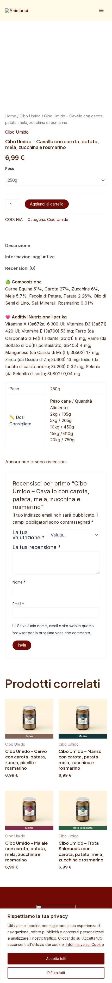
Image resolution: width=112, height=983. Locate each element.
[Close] (106, 913)
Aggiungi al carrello (47, 204)
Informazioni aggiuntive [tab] (30, 256)
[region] (56, 945)
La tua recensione (37, 547)
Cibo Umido (30, 115)
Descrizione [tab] (17, 245)
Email (18, 604)
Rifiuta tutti (56, 972)
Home (10, 115)
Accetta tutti (56, 958)
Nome (19, 582)
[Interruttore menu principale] (101, 10)
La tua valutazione (29, 535)
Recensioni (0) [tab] (20, 268)
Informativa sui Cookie (85, 944)
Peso (9, 168)
